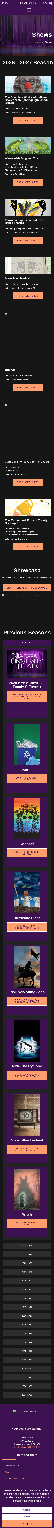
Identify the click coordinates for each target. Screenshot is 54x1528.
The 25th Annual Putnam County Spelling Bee (26, 522)
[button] (29, 9)
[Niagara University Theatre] (27, 3)
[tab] (27, 643)
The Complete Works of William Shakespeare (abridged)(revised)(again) (26, 100)
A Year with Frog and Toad (22, 158)
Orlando (10, 369)
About (7, 1472)
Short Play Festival (17, 278)
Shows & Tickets (12, 1466)
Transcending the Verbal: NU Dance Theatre (24, 221)
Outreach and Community (16, 1478)
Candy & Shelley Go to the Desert (27, 461)
